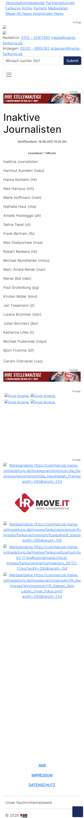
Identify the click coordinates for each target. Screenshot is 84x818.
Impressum (42, 775)
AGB (42, 765)
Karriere (40, 8)
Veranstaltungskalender (25, 2)
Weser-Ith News (19, 13)
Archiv (27, 8)
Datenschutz (42, 785)
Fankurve (13, 8)
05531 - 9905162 (35, 48)
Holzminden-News (48, 13)
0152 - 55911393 (35, 37)
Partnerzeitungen (60, 2)
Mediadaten (58, 8)
